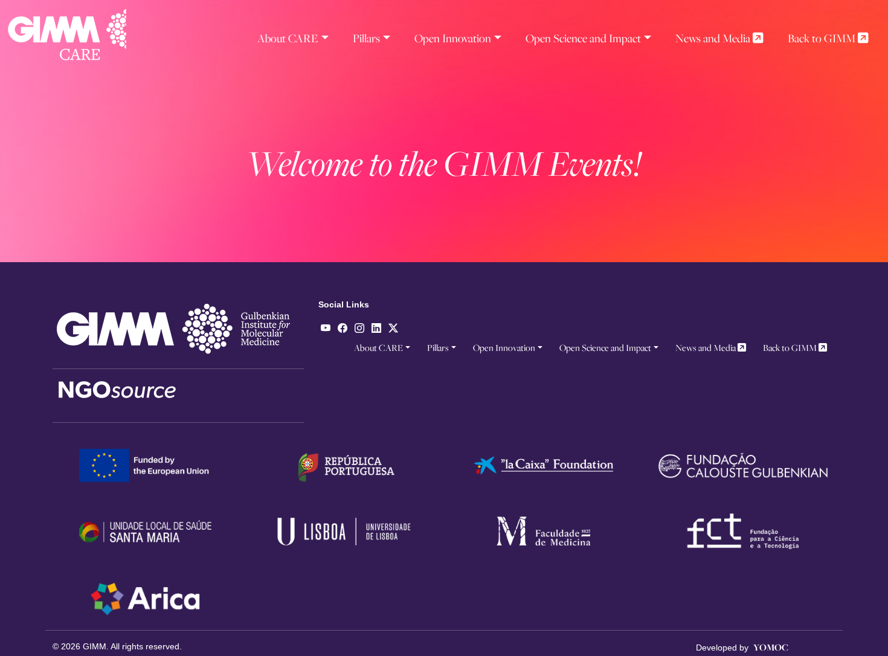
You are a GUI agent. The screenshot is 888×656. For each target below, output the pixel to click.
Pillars (366, 38)
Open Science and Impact (583, 38)
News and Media (714, 38)
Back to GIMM (823, 38)
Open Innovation (452, 38)
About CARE (287, 38)
